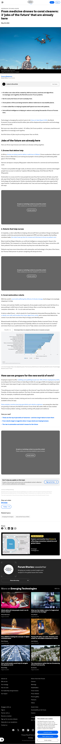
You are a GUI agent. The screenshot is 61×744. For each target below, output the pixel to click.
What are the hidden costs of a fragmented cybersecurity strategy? (45, 611)
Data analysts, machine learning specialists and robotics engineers (22, 404)
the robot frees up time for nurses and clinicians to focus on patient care (33, 237)
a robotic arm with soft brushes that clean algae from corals (19, 315)
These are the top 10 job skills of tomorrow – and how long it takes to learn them (28, 417)
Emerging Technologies (10, 8)
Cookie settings (47, 740)
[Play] (3, 84)
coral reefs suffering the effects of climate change (27, 299)
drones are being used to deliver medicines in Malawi (23, 154)
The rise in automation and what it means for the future (20, 424)
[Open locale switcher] (2, 740)
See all (57, 588)
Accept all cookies (48, 732)
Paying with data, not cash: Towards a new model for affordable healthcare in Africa (44, 637)
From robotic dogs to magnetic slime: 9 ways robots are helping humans (25, 421)
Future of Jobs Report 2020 (39, 120)
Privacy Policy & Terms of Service (30, 735)
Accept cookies (31, 210)
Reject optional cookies (47, 736)
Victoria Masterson (6, 76)
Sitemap (30, 737)
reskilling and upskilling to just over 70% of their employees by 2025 (38, 380)
